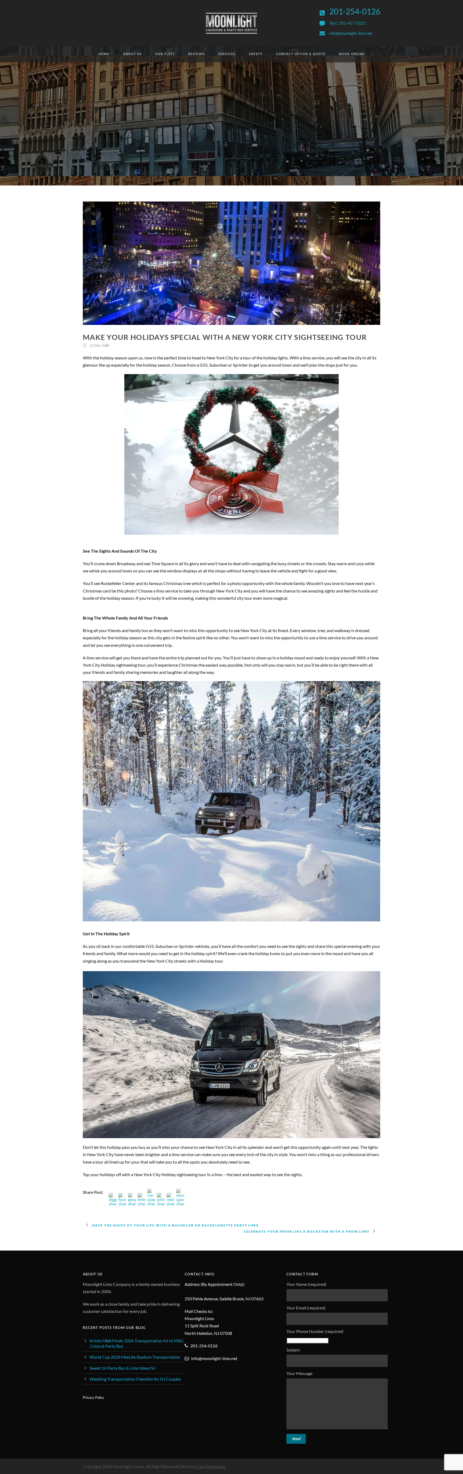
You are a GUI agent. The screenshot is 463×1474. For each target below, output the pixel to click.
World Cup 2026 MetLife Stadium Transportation (134, 1356)
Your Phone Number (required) (314, 1331)
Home (104, 54)
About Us (132, 54)
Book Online (352, 54)
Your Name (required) (306, 1284)
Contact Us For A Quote (301, 54)
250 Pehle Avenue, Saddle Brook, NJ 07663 (224, 1298)
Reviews (196, 54)
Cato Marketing (210, 1466)
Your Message (299, 1373)
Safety (256, 54)
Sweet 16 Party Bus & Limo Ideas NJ (122, 1367)
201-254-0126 (354, 11)
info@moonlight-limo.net (350, 33)
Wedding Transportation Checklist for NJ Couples (135, 1378)
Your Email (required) (306, 1307)
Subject (293, 1349)
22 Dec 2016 (99, 345)
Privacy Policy (93, 1397)
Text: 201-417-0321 (347, 23)
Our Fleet (165, 54)
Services (227, 54)
